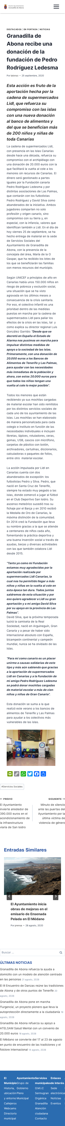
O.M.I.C (39, 1088)
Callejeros (10, 1103)
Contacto (41, 1118)
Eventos (56, 1103)
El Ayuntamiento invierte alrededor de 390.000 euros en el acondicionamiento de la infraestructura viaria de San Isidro (15, 813)
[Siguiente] (55, 896)
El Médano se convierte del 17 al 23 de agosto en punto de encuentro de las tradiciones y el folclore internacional (31, 1044)
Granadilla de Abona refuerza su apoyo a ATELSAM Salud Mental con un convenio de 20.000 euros (29, 1028)
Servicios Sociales (12, 786)
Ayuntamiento (26, 1078)
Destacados (14, 29)
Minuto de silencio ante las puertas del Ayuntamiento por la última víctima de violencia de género (51, 811)
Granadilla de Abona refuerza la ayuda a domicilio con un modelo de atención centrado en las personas (31, 974)
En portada (31, 29)
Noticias (45, 29)
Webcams (10, 1108)
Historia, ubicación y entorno (10, 1093)
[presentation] (32, 876)
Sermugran (42, 1093)
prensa (18, 925)
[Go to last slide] (9, 896)
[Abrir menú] (56, 6)
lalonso (14, 75)
